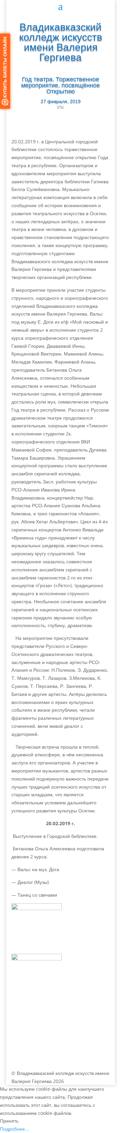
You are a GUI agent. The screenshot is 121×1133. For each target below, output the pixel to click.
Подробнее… (14, 1129)
